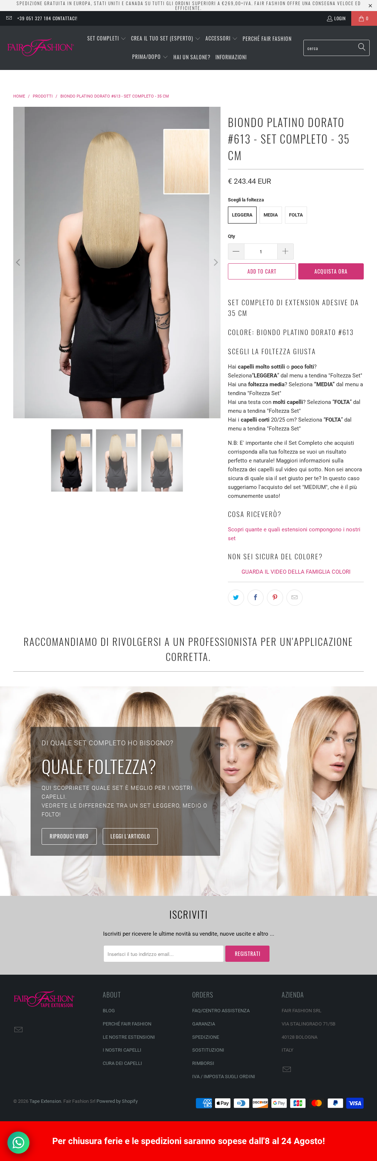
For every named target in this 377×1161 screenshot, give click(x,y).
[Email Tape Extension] (9, 18)
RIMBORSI (203, 1063)
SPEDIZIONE (205, 1037)
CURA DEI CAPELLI (122, 1063)
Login (340, 18)
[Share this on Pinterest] (275, 598)
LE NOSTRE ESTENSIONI (129, 1037)
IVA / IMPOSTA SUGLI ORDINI (223, 1076)
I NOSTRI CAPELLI (122, 1050)
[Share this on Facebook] (255, 598)
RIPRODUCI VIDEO (69, 836)
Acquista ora (331, 271)
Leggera (242, 215)
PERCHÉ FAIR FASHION (127, 1024)
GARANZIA (203, 1024)
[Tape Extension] (41, 47)
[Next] (215, 262)
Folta (296, 215)
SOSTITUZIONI (208, 1050)
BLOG (109, 1010)
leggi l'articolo (130, 836)
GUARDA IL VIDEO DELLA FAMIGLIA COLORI (296, 572)
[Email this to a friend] (294, 598)
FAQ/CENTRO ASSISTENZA (221, 1010)
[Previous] (19, 262)
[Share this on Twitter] (236, 598)
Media (271, 215)
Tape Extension (45, 1101)
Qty (231, 236)
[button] (106, 38)
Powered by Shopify (117, 1101)
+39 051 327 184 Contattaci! (47, 18)
